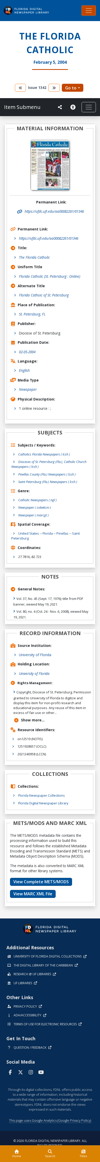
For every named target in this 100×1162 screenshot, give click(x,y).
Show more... (33, 720)
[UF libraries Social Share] (60, 107)
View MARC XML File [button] (32, 894)
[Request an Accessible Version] (73, 107)
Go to (70, 88)
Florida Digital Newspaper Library (43, 803)
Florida (48, 533)
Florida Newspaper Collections (41, 795)
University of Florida (35, 654)
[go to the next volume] (54, 88)
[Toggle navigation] (89, 10)
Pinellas (62, 533)
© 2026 (50, 1143)
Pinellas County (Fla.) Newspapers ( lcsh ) (47, 474)
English (24, 370)
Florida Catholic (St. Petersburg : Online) (49, 276)
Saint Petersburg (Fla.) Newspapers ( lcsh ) (47, 481)
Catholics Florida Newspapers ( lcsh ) (44, 454)
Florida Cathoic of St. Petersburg (44, 295)
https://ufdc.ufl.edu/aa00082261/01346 (48, 238)
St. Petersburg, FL (32, 314)
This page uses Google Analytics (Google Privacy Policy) (50, 1120)
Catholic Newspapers (37, 500)
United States (28, 533)
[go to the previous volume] (20, 88)
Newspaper (28, 389)
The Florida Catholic (34, 257)
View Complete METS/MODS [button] (41, 882)
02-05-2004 (27, 351)
